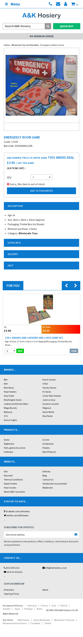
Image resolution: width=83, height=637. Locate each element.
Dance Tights (10, 420)
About (45, 589)
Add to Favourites (41, 190)
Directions (9, 589)
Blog (44, 475)
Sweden (7, 608)
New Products (49, 451)
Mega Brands (10, 407)
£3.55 (46, 329)
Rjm (6, 379)
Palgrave (46, 407)
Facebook (35, 623)
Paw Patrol (47, 416)
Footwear (8, 451)
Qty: (9, 177)
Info (6, 471)
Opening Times (11, 593)
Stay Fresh (9, 395)
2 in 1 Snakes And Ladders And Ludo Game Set (34, 337)
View (74, 350)
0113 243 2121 (12, 567)
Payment (8, 475)
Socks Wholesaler (41, 620)
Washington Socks (13, 399)
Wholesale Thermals (64, 620)
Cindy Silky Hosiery (51, 395)
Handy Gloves (49, 387)
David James (49, 379)
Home (7, 45)
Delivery (46, 471)
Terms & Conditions (13, 479)
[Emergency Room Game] (41, 85)
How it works (10, 487)
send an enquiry (14, 571)
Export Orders (10, 483)
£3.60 (7, 329)
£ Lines (45, 439)
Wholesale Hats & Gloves (14, 623)
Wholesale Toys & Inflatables (25, 45)
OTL (6, 416)
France (44, 605)
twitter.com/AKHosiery (17, 515)
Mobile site (47, 487)
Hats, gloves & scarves (14, 447)
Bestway (8, 411)
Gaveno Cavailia (50, 403)
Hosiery (46, 447)
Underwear (48, 443)
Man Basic (9, 387)
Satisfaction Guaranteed (54, 483)
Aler (6, 383)
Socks (6, 439)
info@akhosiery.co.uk (56, 567)
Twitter (47, 623)
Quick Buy (66, 26)
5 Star (45, 383)
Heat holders (10, 391)
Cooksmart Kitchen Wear (16, 403)
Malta (39, 608)
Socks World (48, 411)
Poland (63, 605)
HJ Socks (46, 391)
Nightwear (9, 443)
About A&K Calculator (14, 491)
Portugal (28, 608)
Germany (32, 605)
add (20, 350)
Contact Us (47, 479)
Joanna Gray (48, 399)
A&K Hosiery (23, 620)
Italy (54, 605)
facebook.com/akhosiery (17, 511)
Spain (17, 608)
